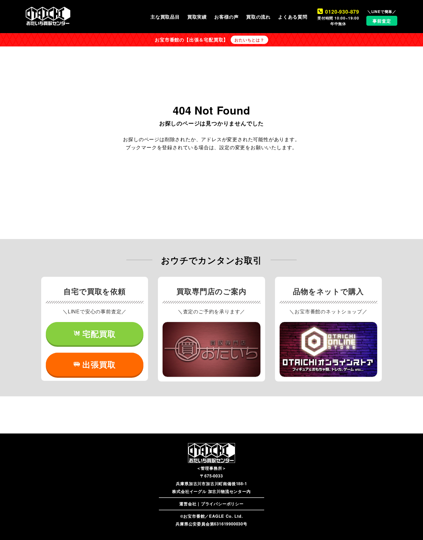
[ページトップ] (409, 526)
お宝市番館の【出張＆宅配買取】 (191, 40)
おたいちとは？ (249, 40)
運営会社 (187, 504)
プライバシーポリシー (222, 504)
